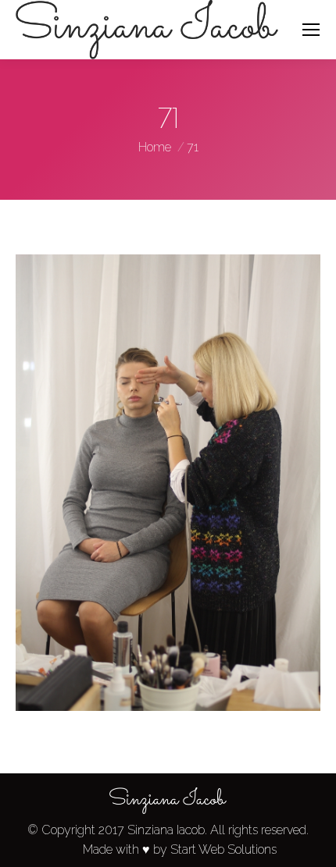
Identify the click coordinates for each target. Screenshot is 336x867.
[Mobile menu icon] (311, 29)
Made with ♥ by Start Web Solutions (180, 849)
